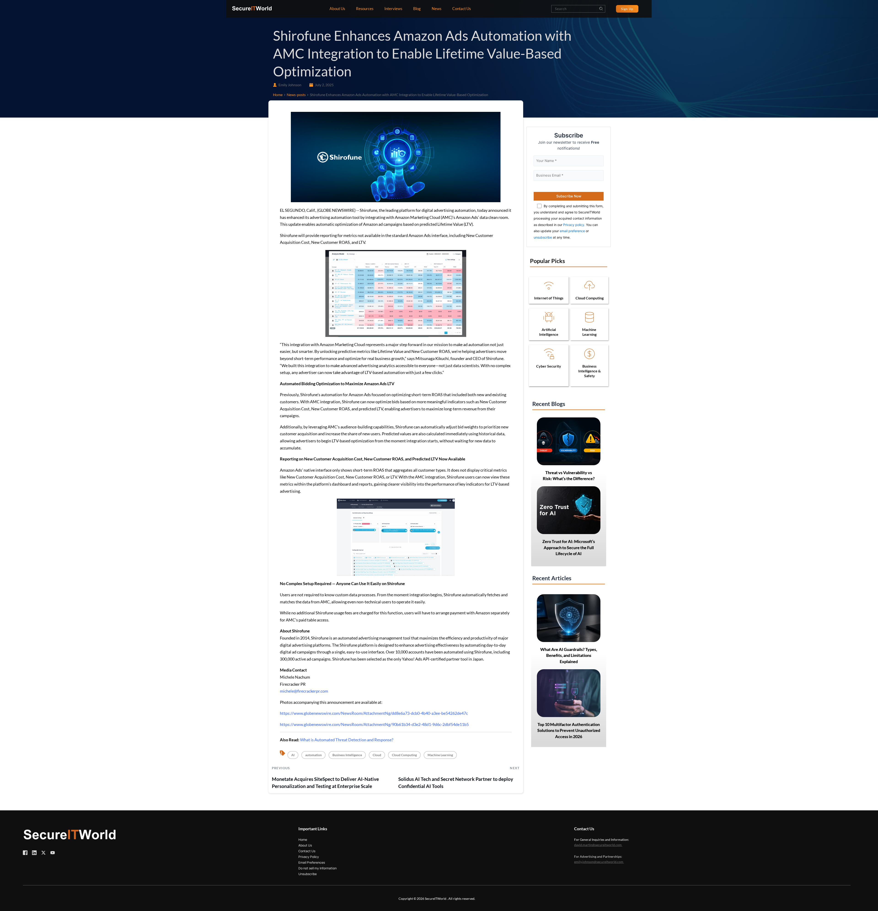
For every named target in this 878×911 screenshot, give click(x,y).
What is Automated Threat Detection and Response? (346, 739)
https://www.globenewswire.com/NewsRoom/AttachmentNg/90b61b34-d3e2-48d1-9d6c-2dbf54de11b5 (374, 724)
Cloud (377, 755)
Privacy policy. (574, 225)
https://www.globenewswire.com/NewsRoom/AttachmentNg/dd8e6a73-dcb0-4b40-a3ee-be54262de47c (374, 713)
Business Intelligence (347, 755)
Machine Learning (440, 755)
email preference (572, 231)
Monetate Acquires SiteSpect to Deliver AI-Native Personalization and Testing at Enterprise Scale (325, 782)
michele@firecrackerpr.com (304, 690)
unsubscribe (543, 237)
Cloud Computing (404, 755)
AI (292, 755)
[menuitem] (337, 8)
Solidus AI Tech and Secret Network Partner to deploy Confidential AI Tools (455, 782)
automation (313, 755)
